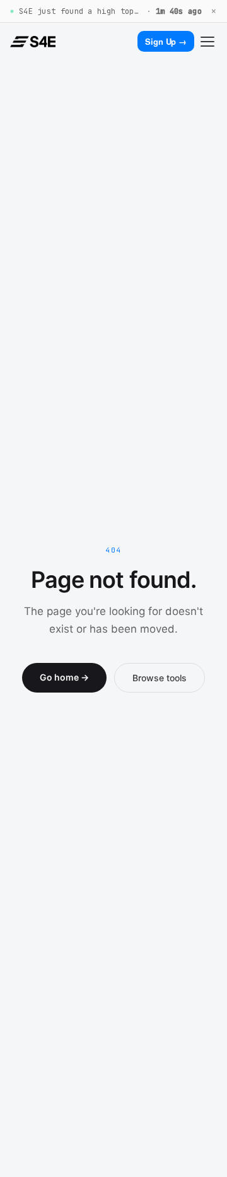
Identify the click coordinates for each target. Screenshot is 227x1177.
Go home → (64, 677)
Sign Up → (166, 41)
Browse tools (159, 677)
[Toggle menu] (207, 41)
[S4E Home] (32, 41)
